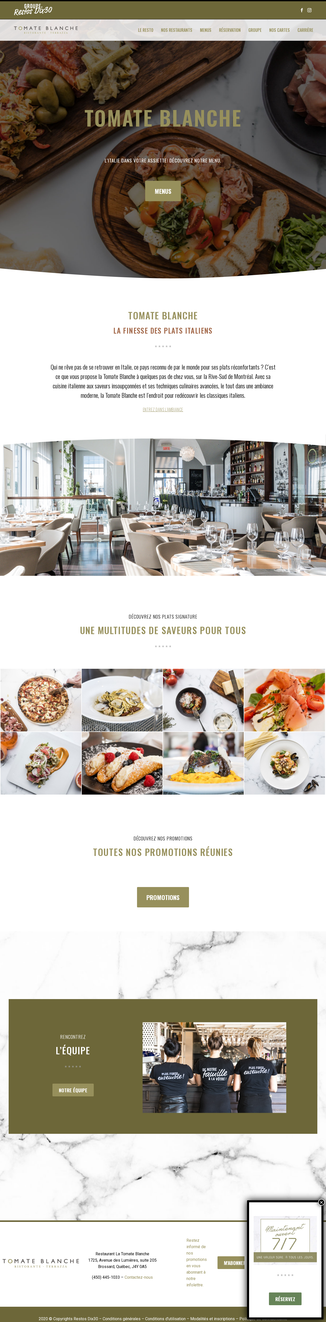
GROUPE (255, 30)
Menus (205, 30)
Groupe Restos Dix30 (33, 10)
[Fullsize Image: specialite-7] (41, 700)
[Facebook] (302, 8)
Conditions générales (122, 1318)
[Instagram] (309, 8)
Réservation (230, 30)
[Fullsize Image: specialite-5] (41, 763)
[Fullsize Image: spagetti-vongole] (122, 700)
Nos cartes (279, 30)
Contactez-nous (139, 1277)
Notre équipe (73, 1090)
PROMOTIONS (163, 897)
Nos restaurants (176, 30)
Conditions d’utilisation (165, 1318)
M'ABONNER (235, 1262)
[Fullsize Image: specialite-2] (284, 763)
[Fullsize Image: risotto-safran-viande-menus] (203, 763)
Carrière (305, 30)
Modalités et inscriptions (212, 1318)
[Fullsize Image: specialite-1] (203, 700)
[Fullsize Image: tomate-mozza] (284, 700)
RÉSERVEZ (285, 1298)
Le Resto (145, 30)
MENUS (163, 191)
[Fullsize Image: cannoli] (122, 763)
